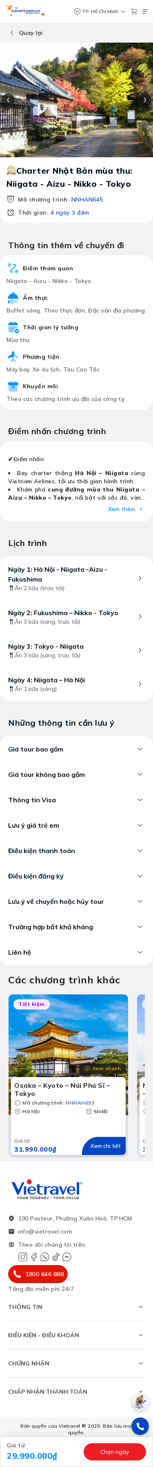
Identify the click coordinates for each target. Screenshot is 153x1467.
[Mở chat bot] (140, 1402)
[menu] (145, 12)
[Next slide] (144, 99)
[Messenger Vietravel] (67, 1257)
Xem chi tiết (106, 1146)
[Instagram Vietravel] (23, 1257)
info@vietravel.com (45, 1231)
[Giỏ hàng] (134, 12)
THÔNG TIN (25, 1307)
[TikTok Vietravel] (56, 1257)
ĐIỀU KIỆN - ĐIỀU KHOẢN (43, 1335)
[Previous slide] (8, 99)
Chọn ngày (114, 1452)
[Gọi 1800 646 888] (140, 1426)
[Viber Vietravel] (45, 1257)
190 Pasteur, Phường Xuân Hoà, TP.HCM (75, 1218)
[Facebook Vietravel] (34, 1257)
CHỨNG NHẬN (28, 1363)
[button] (43, 1451)
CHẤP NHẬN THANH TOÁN (47, 1391)
